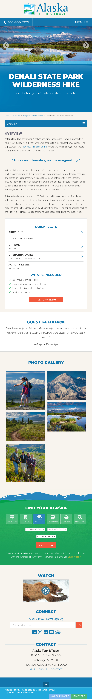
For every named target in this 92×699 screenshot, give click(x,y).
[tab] (46, 123)
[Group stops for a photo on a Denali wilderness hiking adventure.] (25, 463)
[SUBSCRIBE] (79, 625)
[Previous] (6, 50)
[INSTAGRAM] (40, 632)
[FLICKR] (46, 632)
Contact (57, 669)
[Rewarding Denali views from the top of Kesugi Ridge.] (66, 416)
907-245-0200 (57, 664)
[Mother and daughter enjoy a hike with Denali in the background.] (25, 390)
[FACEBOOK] (34, 632)
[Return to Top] (46, 685)
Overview (12, 123)
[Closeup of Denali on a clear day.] (66, 385)
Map (32, 669)
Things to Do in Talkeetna (33, 116)
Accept (80, 696)
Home (7, 116)
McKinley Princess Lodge (34, 146)
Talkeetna (16, 116)
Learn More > (74, 556)
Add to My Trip (45, 299)
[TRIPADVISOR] (57, 632)
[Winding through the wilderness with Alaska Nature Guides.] (25, 426)
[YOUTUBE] (51, 632)
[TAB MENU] (83, 123)
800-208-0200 (34, 664)
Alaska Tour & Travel (46, 9)
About (43, 669)
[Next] (86, 50)
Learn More (61, 696)
